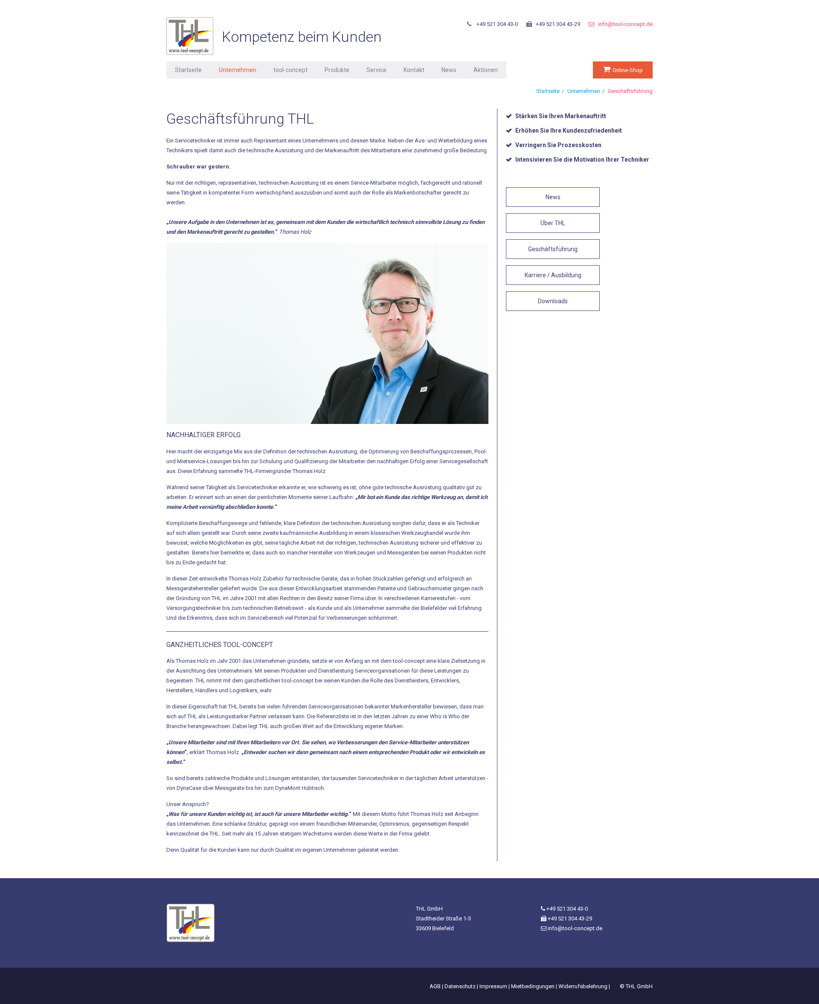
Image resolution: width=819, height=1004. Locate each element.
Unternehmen (237, 70)
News (448, 70)
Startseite (188, 70)
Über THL (552, 223)
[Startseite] (189, 36)
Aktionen (485, 70)
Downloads (553, 301)
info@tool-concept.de (625, 24)
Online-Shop (628, 70)
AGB (435, 986)
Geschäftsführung (553, 249)
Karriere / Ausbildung (553, 275)
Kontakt (414, 70)
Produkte (337, 70)
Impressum (493, 986)
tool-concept (290, 70)
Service (376, 70)
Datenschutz (460, 986)
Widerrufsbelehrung (582, 986)
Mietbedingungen (533, 986)
